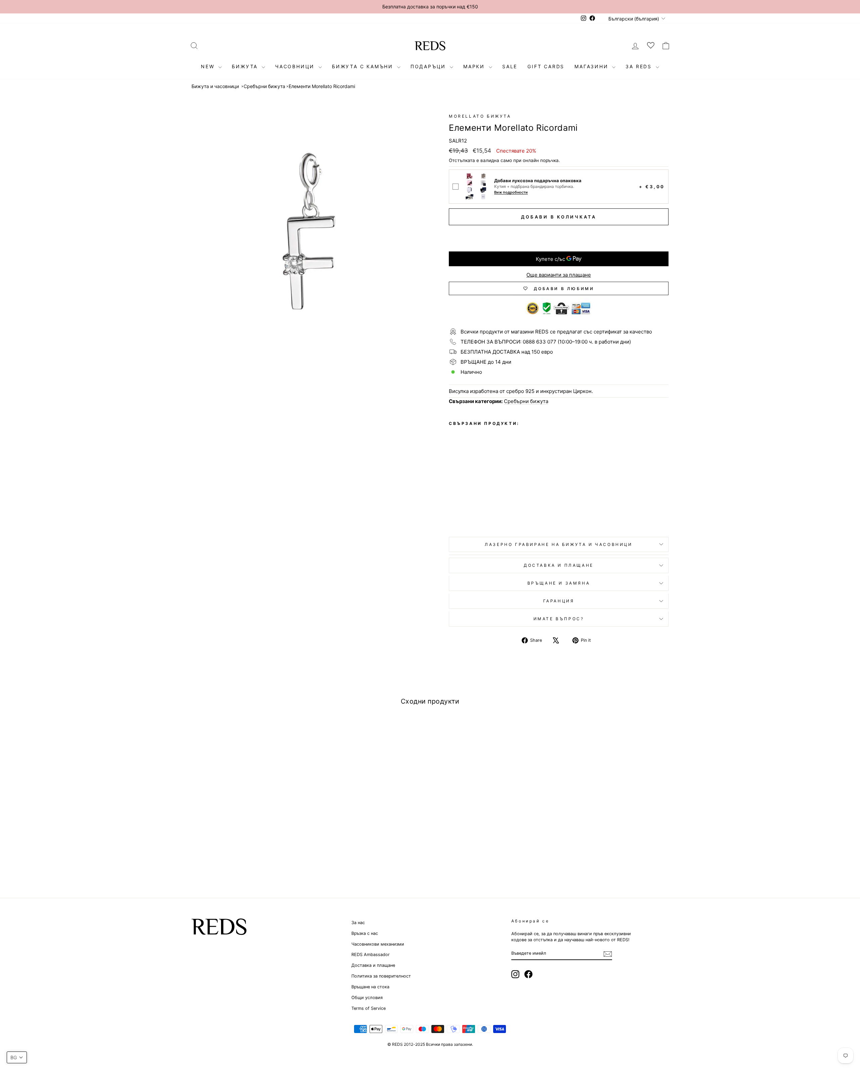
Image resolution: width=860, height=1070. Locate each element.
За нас (358, 922)
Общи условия (367, 997)
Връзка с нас (364, 933)
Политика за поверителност (381, 976)
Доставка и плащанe (559, 565)
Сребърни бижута (264, 86)
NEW (209, 66)
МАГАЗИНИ (592, 66)
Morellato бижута (480, 116)
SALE (509, 66)
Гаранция (558, 600)
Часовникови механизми (377, 944)
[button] (17, 1057)
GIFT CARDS (545, 66)
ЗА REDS (640, 66)
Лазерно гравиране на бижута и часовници (558, 544)
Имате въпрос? (558, 618)
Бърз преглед (248, 829)
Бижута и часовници (215, 86)
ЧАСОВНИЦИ (296, 66)
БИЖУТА (246, 66)
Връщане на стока (370, 986)
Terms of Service (368, 1008)
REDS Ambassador (370, 954)
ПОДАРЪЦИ (429, 66)
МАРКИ (475, 66)
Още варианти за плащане (558, 275)
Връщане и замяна (558, 583)
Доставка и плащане (373, 965)
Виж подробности (511, 192)
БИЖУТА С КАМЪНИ (363, 66)
